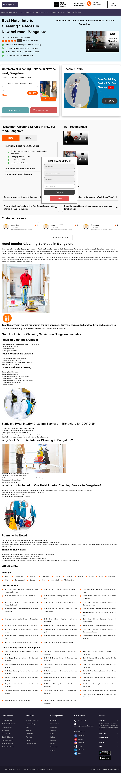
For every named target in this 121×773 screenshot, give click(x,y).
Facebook (81, 735)
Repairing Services (74, 12)
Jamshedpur (112, 576)
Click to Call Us (14, 110)
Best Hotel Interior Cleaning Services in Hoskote (59, 602)
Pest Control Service (8, 724)
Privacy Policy (30, 724)
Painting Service (7, 727)
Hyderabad (45, 576)
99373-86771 (81, 720)
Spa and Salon (56, 12)
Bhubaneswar (19, 576)
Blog (27, 727)
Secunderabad (20, 580)
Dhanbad (69, 576)
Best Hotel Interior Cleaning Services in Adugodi (59, 589)
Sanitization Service (8, 747)
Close (59, 199)
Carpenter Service (7, 740)
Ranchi (7, 576)
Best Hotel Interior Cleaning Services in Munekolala (21, 619)
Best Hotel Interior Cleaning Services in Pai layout (21, 642)
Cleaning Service (7, 720)
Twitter (80, 753)
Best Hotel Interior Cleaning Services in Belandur (98, 625)
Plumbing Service (7, 743)
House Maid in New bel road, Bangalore (17, 700)
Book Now (48, 99)
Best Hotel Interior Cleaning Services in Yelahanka (21, 625)
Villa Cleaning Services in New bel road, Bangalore (99, 690)
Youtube (80, 739)
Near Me (29, 730)
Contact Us (29, 734)
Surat (43, 580)
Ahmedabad (55, 580)
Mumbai (80, 576)
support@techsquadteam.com (79, 4)
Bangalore (33, 576)
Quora (80, 746)
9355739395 (97, 4)
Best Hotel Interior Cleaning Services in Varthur (20, 596)
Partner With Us (31, 743)
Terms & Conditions (32, 720)
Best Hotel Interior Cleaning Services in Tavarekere (99, 609)
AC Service (5, 730)
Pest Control (41, 12)
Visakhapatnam (69, 580)
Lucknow (33, 580)
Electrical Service (7, 737)
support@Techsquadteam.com (84, 726)
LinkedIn (81, 750)
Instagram (81, 743)
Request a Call (42, 110)
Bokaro (7, 580)
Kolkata (91, 576)
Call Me (59, 192)
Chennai (57, 576)
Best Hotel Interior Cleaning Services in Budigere (59, 625)
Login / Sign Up (113, 4)
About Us (29, 737)
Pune (101, 576)
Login (28, 740)
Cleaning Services (8, 12)
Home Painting (25, 12)
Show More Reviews (60, 237)
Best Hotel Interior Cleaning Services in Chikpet (59, 642)
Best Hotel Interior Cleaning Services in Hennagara (60, 636)
